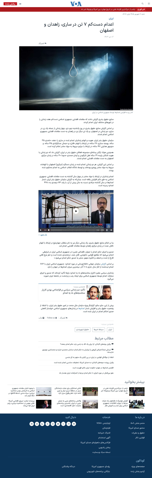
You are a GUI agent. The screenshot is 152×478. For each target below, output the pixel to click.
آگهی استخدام (104, 437)
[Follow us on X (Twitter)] (63, 424)
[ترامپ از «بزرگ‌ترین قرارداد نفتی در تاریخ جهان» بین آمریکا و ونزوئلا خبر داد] (137, 391)
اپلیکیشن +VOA (103, 423)
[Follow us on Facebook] (74, 424)
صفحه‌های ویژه (138, 466)
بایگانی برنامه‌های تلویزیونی (98, 471)
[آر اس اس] (42, 424)
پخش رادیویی (104, 447)
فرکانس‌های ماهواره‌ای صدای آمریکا (95, 442)
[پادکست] (37, 424)
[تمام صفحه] (102, 230)
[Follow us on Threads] (47, 424)
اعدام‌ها (81, 308)
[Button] (42, 43)
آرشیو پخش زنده (138, 471)
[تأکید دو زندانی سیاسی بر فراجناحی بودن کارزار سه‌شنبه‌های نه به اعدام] (99, 292)
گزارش (103, 264)
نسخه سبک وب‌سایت (101, 452)
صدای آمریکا (105, 196)
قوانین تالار (140, 437)
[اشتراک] (31, 424)
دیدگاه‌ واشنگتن (68, 466)
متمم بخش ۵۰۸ (138, 423)
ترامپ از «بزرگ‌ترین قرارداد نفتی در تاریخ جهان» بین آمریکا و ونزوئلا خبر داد (108, 9)
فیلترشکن (106, 428)
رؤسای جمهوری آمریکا (101, 466)
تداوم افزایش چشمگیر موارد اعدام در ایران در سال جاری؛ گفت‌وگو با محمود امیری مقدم (72, 193)
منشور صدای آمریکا (137, 428)
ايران (111, 18)
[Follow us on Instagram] (53, 424)
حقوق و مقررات (138, 432)
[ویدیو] (20, 4)
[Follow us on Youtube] (58, 424)
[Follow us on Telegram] (68, 424)
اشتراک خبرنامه (104, 432)
